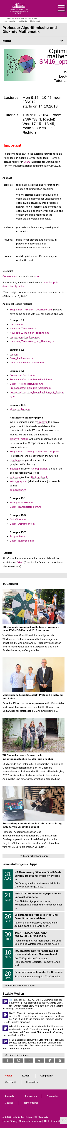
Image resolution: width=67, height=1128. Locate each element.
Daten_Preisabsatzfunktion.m (26, 383)
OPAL (27, 161)
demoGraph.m (18, 489)
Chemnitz (31, 1082)
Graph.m (15, 460)
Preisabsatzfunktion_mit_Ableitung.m (30, 387)
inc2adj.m (15, 468)
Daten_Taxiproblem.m (22, 540)
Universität (10, 1082)
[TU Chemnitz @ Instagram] (18, 1060)
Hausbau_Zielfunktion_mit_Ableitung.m (32, 341)
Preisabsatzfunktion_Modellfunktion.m (31, 379)
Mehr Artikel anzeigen (35, 855)
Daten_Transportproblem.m (25, 506)
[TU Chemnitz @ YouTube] (59, 1060)
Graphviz (42, 421)
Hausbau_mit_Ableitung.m (24, 337)
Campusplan (46, 1076)
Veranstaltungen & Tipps (20, 864)
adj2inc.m (15, 477)
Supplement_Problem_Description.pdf (31, 309)
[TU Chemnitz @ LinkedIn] (29, 1060)
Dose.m (14, 354)
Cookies (9, 1103)
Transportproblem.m (21, 502)
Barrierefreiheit (30, 1103)
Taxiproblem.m (18, 536)
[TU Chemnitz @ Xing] (39, 1060)
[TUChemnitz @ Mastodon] (49, 1060)
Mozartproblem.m (20, 409)
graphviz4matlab (19, 438)
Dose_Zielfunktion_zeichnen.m (27, 362)
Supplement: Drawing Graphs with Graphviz (34, 451)
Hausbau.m (16, 324)
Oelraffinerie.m (18, 519)
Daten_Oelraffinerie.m (22, 523)
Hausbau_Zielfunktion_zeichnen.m (29, 332)
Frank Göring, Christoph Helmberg (22, 1121)
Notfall (8, 1076)
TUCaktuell (10, 584)
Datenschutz (53, 1096)
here (36, 276)
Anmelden (10, 1096)
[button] (57, 8)
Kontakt (26, 1076)
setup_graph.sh (18, 481)
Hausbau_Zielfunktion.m (23, 328)
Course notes (10, 276)
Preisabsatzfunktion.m (22, 375)
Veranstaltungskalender (21, 985)
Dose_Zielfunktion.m (21, 358)
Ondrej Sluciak (39, 468)
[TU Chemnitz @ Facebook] (8, 1060)
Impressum (31, 1096)
